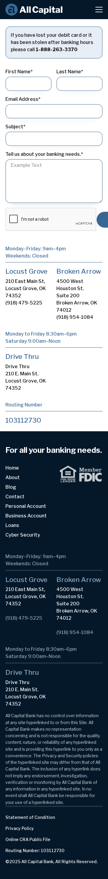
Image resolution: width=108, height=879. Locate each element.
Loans (12, 525)
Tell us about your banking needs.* (44, 154)
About (12, 477)
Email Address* (22, 99)
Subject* (15, 127)
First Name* (19, 71)
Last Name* (69, 71)
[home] (33, 10)
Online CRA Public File (27, 839)
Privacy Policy (19, 828)
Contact (15, 496)
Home (12, 468)
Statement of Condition (30, 817)
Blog (10, 487)
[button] (95, 9)
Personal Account (25, 506)
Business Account (26, 516)
